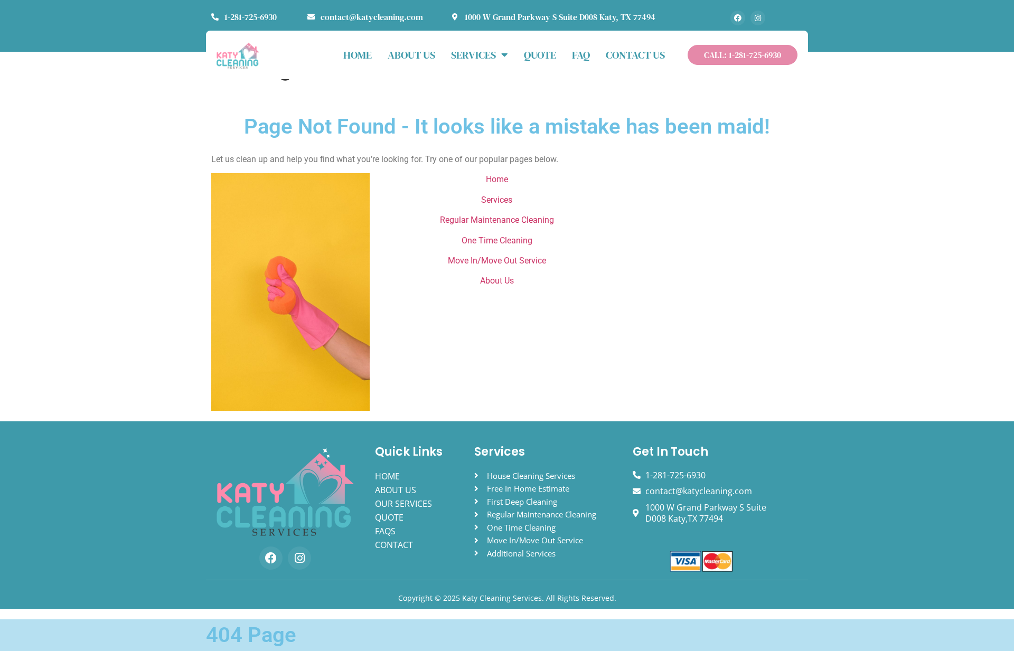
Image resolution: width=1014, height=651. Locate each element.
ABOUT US (411, 55)
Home (497, 179)
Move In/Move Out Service (497, 261)
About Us (497, 281)
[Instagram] (757, 18)
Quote (540, 55)
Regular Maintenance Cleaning (497, 220)
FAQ (581, 55)
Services (473, 55)
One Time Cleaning (497, 240)
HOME (357, 55)
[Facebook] (737, 18)
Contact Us (635, 55)
